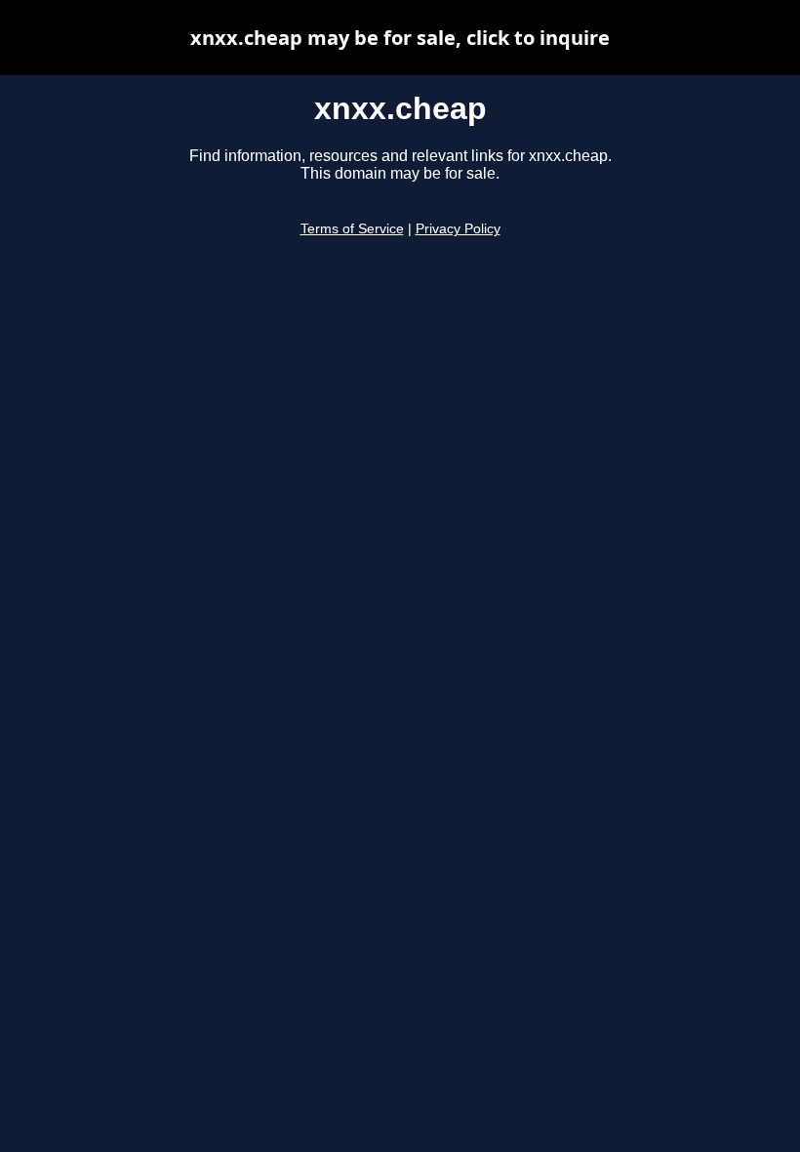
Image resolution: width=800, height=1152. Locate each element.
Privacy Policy (458, 229)
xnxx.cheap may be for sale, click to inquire (400, 37)
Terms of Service (352, 229)
